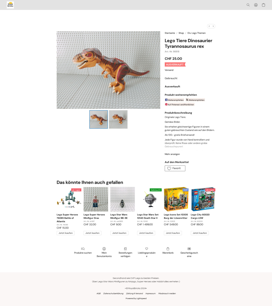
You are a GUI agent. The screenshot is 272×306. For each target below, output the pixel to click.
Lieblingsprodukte (146, 254)
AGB (98, 294)
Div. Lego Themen (197, 33)
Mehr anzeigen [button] (172, 154)
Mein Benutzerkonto (104, 254)
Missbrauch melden (167, 294)
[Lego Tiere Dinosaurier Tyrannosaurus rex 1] (118, 119)
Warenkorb (168, 252)
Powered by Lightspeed (136, 298)
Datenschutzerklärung (113, 294)
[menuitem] (209, 26)
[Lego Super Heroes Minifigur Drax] (96, 199)
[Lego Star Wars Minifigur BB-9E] (122, 199)
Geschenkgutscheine (189, 254)
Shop (181, 33)
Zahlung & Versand (134, 294)
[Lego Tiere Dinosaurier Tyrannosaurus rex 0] (98, 119)
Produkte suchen (83, 252)
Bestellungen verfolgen (125, 254)
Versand (169, 70)
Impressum (150, 294)
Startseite (170, 33)
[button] (10, 4)
